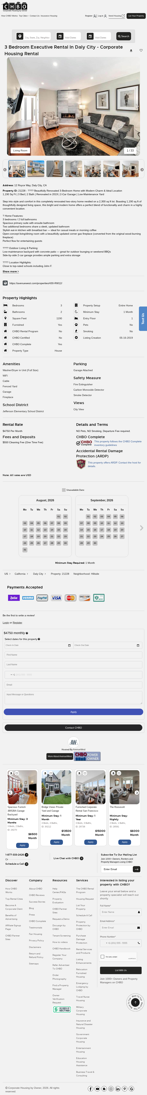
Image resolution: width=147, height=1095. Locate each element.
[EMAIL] (136, 869)
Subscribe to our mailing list (119, 854)
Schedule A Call (84, 915)
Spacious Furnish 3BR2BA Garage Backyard (17, 811)
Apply (73, 711)
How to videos (60, 942)
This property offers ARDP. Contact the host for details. (114, 464)
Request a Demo (61, 919)
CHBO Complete (37, 921)
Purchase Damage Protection (81, 939)
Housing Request (85, 899)
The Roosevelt (117, 807)
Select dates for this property (21, 639)
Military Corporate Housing (81, 1011)
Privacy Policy (36, 940)
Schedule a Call (15, 863)
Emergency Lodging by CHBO (82, 987)
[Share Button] (131, 50)
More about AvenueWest (60, 756)
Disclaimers (35, 947)
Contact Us (35, 16)
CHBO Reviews (36, 895)
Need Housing (115, 16)
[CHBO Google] (131, 1088)
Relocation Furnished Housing (81, 973)
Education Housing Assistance (81, 1062)
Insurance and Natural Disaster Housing (84, 1024)
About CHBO (35, 888)
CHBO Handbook (61, 948)
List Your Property (136, 16)
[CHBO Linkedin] (117, 1088)
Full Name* (105, 906)
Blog (31, 908)
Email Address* (107, 921)
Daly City (38, 573)
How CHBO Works (9, 16)
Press (32, 914)
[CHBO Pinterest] (124, 1088)
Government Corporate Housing (82, 1038)
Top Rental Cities (14, 899)
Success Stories (37, 901)
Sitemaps (34, 963)
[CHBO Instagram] (111, 1088)
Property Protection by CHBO (83, 925)
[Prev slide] (10, 792)
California (20, 573)
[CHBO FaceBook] (90, 1088)
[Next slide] (137, 792)
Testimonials (35, 927)
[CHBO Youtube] (97, 1088)
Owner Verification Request (58, 999)
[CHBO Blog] (104, 1088)
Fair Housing (35, 934)
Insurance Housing (49, 16)
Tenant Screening (62, 935)
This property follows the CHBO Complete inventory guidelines (118, 443)
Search (124, 36)
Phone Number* (108, 937)
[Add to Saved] (17, 773)
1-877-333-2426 (15, 854)
